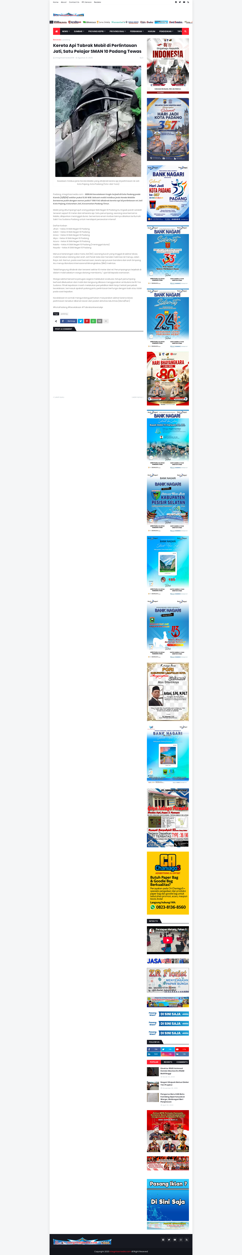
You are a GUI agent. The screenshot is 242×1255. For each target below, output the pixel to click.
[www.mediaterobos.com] (99, 22)
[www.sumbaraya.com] (85, 22)
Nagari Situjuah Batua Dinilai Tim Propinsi (174, 1083)
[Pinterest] (87, 321)
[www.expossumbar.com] (171, 22)
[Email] (99, 321)
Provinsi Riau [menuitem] (117, 31)
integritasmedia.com (120, 1251)
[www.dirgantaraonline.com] (56, 22)
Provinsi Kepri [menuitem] (96, 31)
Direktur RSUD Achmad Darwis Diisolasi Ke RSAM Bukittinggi (172, 1071)
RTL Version (87, 2)
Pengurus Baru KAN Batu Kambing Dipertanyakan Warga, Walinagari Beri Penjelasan (172, 1098)
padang (66, 39)
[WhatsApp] (93, 321)
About (64, 2)
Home (55, 2)
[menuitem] (56, 31)
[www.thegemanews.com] (157, 22)
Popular (154, 1062)
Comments (182, 1062)
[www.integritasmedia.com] (186, 22)
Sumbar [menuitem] (78, 31)
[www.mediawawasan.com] (114, 22)
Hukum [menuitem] (151, 31)
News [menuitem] (65, 31)
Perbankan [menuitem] (136, 31)
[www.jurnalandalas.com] (128, 22)
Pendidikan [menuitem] (165, 31)
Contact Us (74, 2)
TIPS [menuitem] (179, 31)
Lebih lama (137, 397)
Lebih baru (59, 397)
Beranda (57, 39)
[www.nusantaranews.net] (142, 22)
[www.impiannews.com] (70, 22)
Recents (168, 1062)
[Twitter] (80, 321)
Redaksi (97, 2)
